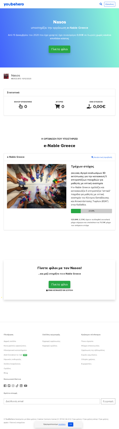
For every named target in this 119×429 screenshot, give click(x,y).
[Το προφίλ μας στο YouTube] (25, 386)
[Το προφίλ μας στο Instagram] (13, 386)
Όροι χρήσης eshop (90, 419)
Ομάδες (7, 368)
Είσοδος (110, 4)
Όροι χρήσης (77, 419)
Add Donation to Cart (15, 355)
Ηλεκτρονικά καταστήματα (15, 350)
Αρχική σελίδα (10, 341)
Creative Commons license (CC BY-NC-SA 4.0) (54, 419)
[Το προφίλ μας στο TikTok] (17, 386)
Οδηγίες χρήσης (88, 359)
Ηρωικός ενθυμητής (12, 359)
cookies (62, 424)
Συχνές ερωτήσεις (89, 355)
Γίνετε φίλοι (59, 49)
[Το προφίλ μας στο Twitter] (9, 386)
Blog (6, 373)
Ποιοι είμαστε (87, 341)
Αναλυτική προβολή (103, 157)
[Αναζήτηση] (101, 4)
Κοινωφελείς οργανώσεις (15, 346)
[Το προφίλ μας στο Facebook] (5, 386)
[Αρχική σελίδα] (13, 4)
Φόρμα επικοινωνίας (90, 346)
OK (70, 424)
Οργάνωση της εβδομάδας (93, 350)
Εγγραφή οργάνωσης (51, 341)
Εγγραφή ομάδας (49, 346)
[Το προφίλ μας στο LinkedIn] (21, 386)
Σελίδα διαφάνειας (12, 364)
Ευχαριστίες (86, 364)
